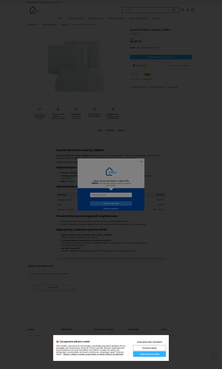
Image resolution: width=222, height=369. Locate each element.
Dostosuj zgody (149, 348)
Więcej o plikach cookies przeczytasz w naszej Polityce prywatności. (93, 354)
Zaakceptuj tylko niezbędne (149, 342)
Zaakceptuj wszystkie (149, 354)
